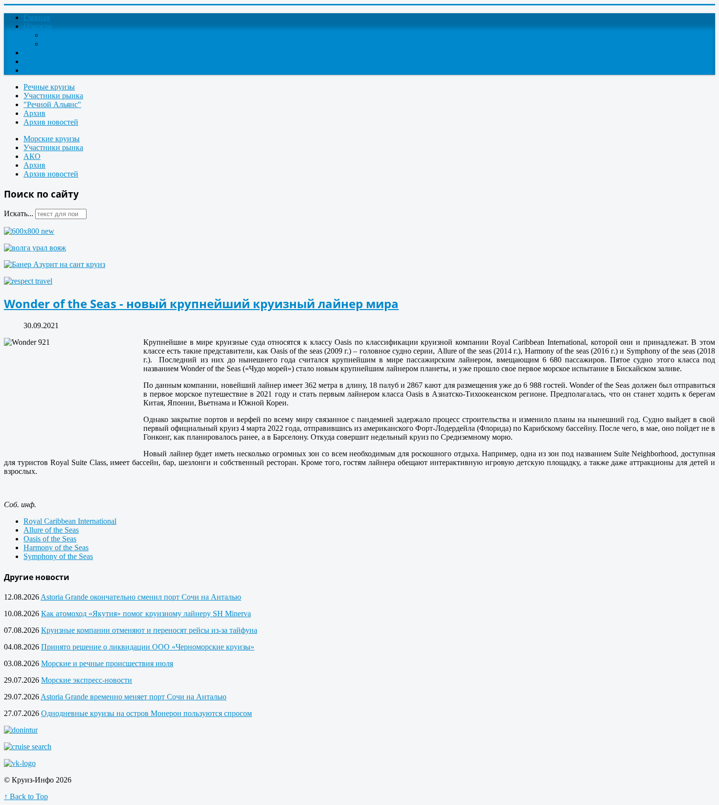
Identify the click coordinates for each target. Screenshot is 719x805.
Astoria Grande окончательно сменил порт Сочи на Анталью (141, 597)
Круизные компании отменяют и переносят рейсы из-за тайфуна (149, 630)
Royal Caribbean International (69, 521)
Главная (36, 17)
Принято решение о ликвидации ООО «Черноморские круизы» (147, 647)
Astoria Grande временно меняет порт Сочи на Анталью (133, 697)
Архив (34, 113)
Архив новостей (50, 122)
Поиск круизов (48, 70)
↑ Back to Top (26, 796)
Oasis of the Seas (49, 539)
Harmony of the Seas (56, 547)
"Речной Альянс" (52, 104)
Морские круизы (51, 138)
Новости (37, 26)
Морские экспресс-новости (86, 680)
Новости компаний (75, 44)
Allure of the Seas (51, 530)
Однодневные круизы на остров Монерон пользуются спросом (146, 713)
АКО (32, 156)
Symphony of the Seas (58, 556)
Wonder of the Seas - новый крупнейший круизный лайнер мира (201, 303)
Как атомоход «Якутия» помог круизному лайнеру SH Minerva (146, 613)
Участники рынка (53, 95)
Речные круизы (49, 87)
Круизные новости (74, 35)
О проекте (40, 52)
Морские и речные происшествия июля (107, 663)
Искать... (18, 213)
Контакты (39, 61)
